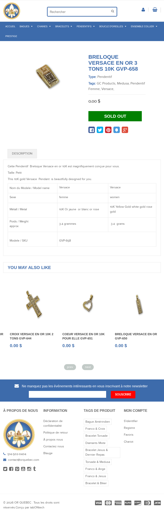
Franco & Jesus (95, 476)
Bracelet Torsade (96, 436)
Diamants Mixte (95, 443)
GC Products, (106, 84)
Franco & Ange (95, 469)
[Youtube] (23, 469)
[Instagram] (29, 469)
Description (22, 153)
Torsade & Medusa (97, 462)
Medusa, (123, 84)
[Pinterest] (17, 469)
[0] (91, 130)
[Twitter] (5, 469)
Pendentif (104, 77)
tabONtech (37, 507)
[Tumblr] (34, 469)
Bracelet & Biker (96, 483)
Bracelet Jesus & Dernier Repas (96, 452)
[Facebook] (11, 469)
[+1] (125, 130)
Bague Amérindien (97, 422)
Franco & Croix (95, 429)
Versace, (107, 89)
